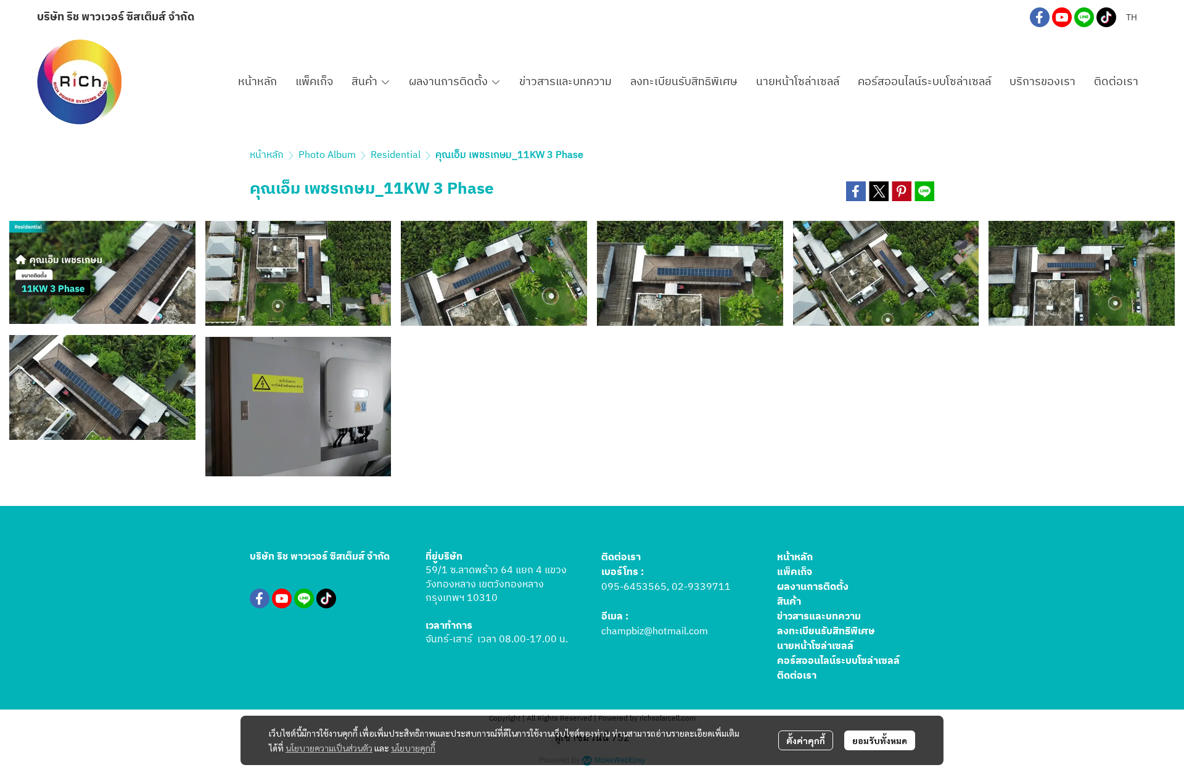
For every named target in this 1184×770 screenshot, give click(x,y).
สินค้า (789, 602)
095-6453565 (634, 587)
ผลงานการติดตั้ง (813, 587)
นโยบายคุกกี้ (413, 747)
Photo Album (327, 155)
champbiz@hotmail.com (654, 631)
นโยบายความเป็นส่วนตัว (329, 747)
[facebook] (1040, 17)
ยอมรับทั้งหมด (879, 740)
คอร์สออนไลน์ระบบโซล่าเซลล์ (838, 661)
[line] (1084, 17)
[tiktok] (1106, 17)
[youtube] (1062, 17)
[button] (1131, 17)
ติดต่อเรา (796, 676)
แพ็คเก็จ (794, 572)
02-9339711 (701, 587)
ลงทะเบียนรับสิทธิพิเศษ (826, 631)
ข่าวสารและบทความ (819, 616)
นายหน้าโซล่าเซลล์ (815, 646)
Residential (396, 155)
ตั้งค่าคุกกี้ (805, 740)
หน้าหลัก (267, 155)
